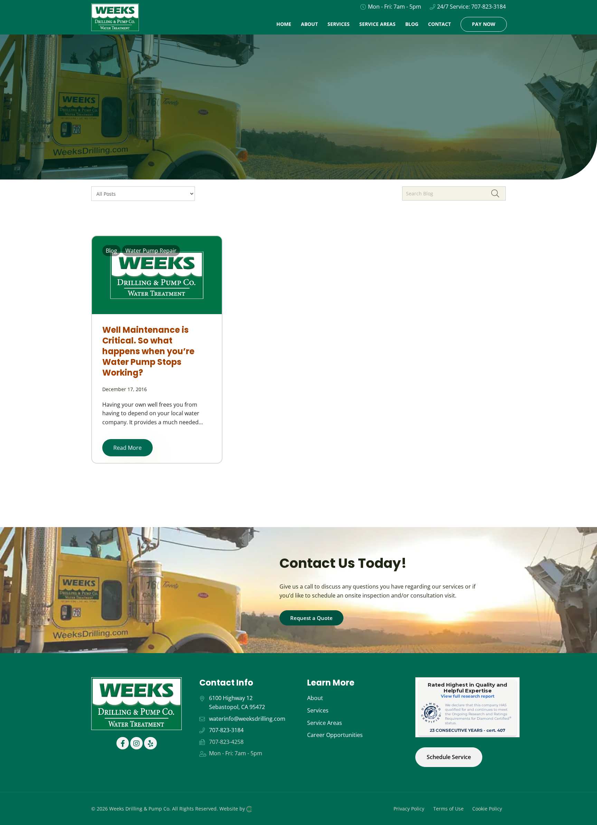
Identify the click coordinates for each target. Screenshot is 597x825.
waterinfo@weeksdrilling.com (247, 718)
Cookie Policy (487, 808)
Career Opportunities (335, 735)
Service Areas (324, 723)
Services (318, 710)
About (315, 698)
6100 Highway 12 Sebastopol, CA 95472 (237, 702)
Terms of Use (448, 808)
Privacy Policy (409, 808)
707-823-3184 (488, 6)
